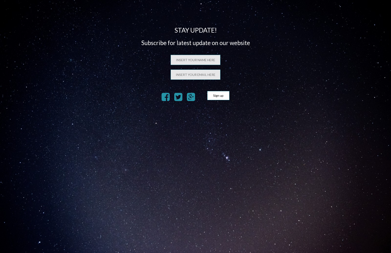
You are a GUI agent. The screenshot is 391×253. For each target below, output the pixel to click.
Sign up (218, 95)
